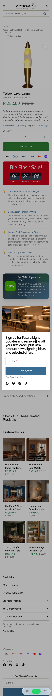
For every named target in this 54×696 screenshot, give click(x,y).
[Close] (46, 310)
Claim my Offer (26, 370)
